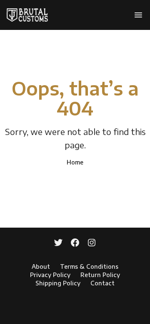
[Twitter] (58, 243)
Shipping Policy (57, 283)
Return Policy (100, 274)
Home (75, 162)
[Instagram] (92, 243)
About (41, 266)
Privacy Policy (50, 274)
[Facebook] (75, 243)
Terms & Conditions (89, 266)
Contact (102, 283)
